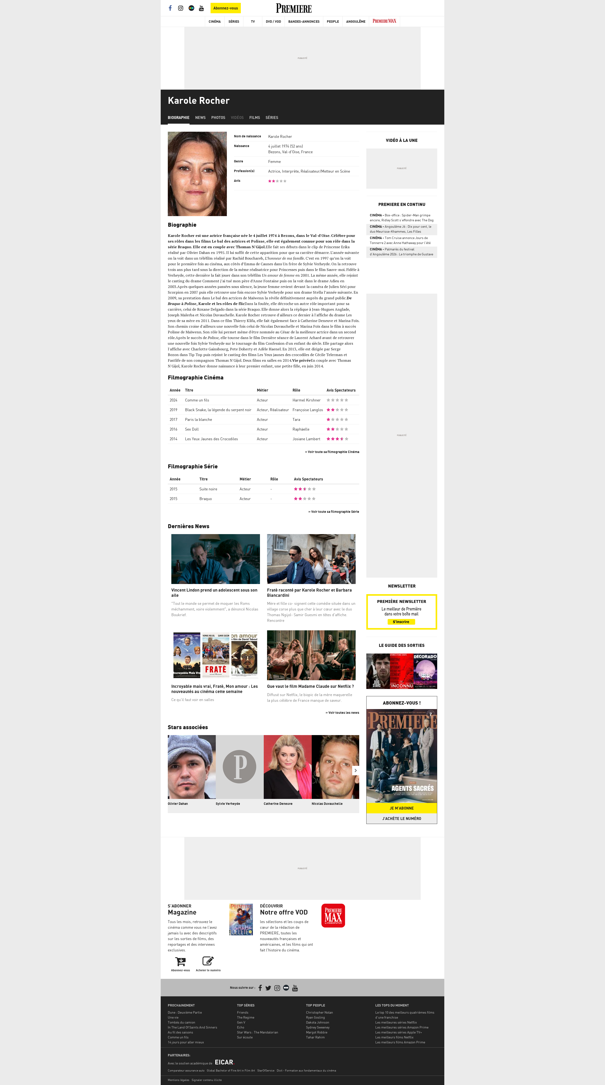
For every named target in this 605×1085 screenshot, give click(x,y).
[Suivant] (355, 770)
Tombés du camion (181, 1022)
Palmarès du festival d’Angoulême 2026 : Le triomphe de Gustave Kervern (401, 252)
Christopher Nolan (319, 1012)
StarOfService (265, 1070)
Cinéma (215, 21)
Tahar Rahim (315, 1037)
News (200, 117)
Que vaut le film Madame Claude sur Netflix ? (310, 686)
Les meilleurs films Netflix (394, 1037)
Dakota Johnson (317, 1022)
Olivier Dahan (178, 804)
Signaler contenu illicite (207, 1080)
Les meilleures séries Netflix (396, 1022)
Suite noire (208, 489)
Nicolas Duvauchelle (327, 804)
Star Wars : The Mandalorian (257, 1032)
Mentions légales (178, 1080)
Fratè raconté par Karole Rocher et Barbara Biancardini (309, 593)
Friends (242, 1012)
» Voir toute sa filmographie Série (333, 512)
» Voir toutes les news (342, 712)
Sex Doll (192, 429)
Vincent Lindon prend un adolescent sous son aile (214, 593)
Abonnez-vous (225, 8)
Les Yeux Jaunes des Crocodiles (211, 438)
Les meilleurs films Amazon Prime (400, 1042)
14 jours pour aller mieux (186, 1042)
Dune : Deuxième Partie (185, 1012)
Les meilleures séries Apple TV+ (398, 1032)
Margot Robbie (316, 1032)
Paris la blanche (198, 419)
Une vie (173, 1017)
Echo (240, 1027)
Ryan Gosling (315, 1017)
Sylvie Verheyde (228, 804)
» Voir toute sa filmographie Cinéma (332, 452)
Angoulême (355, 21)
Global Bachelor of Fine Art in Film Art (231, 1070)
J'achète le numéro (401, 818)
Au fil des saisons (180, 1032)
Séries (234, 21)
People (333, 21)
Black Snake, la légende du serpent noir (218, 409)
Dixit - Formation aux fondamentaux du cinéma (306, 1070)
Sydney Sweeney (317, 1027)
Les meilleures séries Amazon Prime (401, 1027)
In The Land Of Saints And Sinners (192, 1027)
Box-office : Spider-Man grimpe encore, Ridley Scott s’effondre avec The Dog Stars (402, 218)
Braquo (205, 498)
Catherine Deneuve (278, 804)
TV (253, 21)
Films (254, 117)
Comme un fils (197, 400)
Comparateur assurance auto (186, 1070)
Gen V (241, 1022)
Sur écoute (245, 1037)
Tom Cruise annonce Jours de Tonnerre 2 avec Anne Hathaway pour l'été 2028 (400, 241)
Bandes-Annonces (304, 21)
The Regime (245, 1017)
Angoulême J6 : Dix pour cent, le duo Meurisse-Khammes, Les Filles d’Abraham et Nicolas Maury (400, 229)
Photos (218, 117)
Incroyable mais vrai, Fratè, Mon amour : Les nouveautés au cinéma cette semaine (214, 689)
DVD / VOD (273, 21)
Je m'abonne (402, 808)
